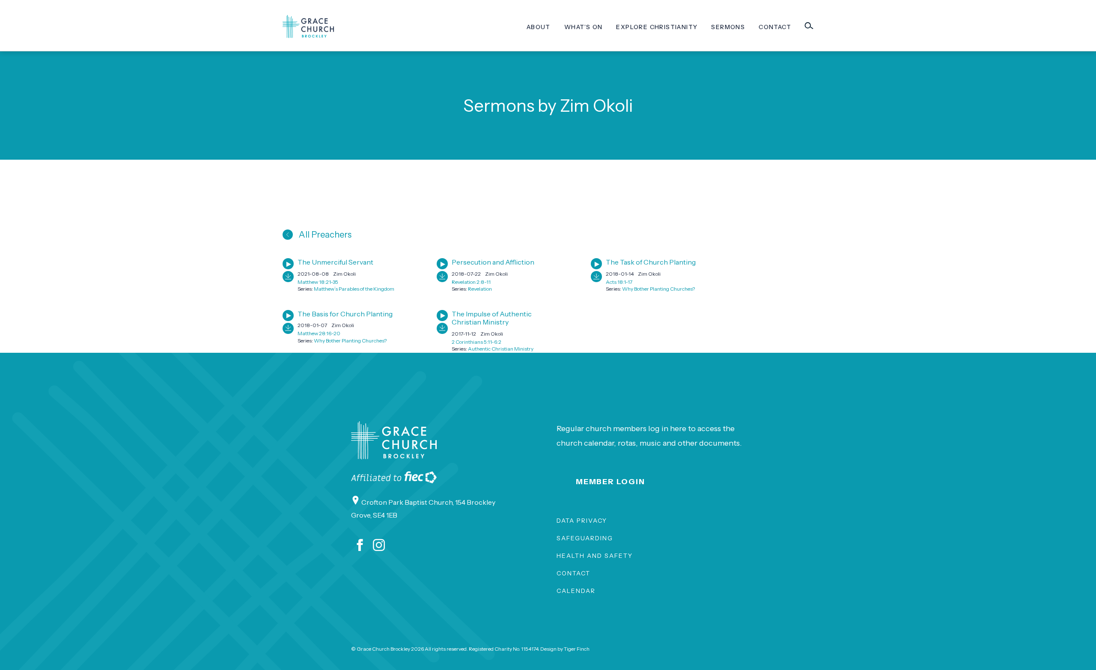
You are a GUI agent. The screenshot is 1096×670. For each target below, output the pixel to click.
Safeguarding (585, 538)
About (539, 27)
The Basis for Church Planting (345, 314)
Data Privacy (582, 520)
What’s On (583, 27)
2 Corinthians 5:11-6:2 (476, 342)
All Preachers (324, 234)
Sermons (728, 27)
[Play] (288, 263)
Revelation (480, 289)
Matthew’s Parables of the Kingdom (354, 289)
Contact (775, 27)
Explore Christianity (656, 27)
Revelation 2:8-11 (471, 282)
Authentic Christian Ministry (500, 348)
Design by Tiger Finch (565, 649)
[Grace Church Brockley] (308, 26)
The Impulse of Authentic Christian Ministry (492, 318)
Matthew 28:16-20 (319, 333)
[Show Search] (808, 25)
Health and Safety (595, 556)
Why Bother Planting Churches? (658, 289)
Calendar (576, 591)
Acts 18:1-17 (619, 282)
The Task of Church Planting (651, 262)
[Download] (288, 276)
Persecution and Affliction (493, 262)
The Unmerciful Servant (335, 262)
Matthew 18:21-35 (318, 282)
